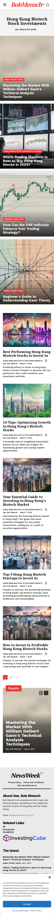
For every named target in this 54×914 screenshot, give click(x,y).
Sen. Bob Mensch (10, 364)
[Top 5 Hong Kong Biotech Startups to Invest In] (27, 553)
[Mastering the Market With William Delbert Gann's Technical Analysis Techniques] (27, 68)
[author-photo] (46, 360)
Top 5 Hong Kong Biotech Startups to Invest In (24, 576)
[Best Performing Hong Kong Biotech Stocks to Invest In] (27, 330)
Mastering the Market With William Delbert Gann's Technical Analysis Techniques (24, 733)
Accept (27, 904)
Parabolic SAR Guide (14, 219)
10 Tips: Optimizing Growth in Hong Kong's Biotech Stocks (27, 426)
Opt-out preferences (20, 910)
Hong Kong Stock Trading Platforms (22, 151)
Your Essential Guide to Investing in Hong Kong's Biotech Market (24, 500)
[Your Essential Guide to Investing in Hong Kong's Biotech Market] (27, 475)
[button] (49, 877)
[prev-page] (41, 693)
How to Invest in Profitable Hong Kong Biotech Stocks (25, 647)
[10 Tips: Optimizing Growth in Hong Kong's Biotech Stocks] (27, 401)
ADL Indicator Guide (25, 29)
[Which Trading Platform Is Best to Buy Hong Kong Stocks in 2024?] (27, 136)
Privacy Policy (36, 910)
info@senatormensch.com (21, 815)
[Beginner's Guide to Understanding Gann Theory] (27, 271)
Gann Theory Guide (13, 80)
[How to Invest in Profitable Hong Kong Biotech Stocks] (27, 623)
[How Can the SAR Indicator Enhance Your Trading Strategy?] (27, 204)
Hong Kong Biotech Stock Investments (22, 361)
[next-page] (17, 677)
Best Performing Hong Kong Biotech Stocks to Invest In (27, 353)
